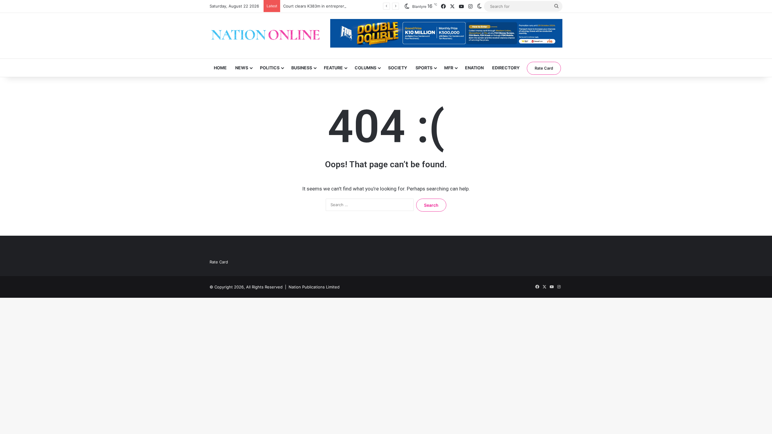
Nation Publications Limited (314, 287)
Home (220, 67)
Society (397, 67)
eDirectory (506, 67)
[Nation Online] (265, 35)
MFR (448, 67)
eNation (474, 67)
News (241, 67)
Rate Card (544, 68)
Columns (365, 67)
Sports (424, 67)
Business (301, 67)
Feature (333, 67)
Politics (270, 67)
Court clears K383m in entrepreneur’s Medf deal (328, 6)
